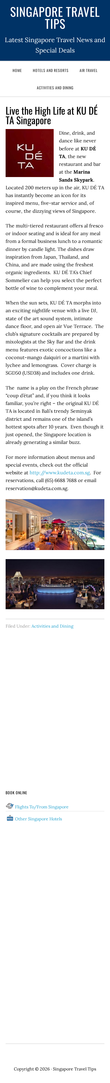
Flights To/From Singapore (42, 806)
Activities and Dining (52, 626)
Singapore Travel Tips (55, 17)
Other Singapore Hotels (38, 818)
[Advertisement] (55, 699)
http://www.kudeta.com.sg (60, 473)
